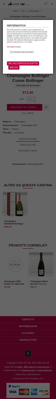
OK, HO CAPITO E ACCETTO (23, 63)
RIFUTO (14, 67)
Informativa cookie (14, 47)
